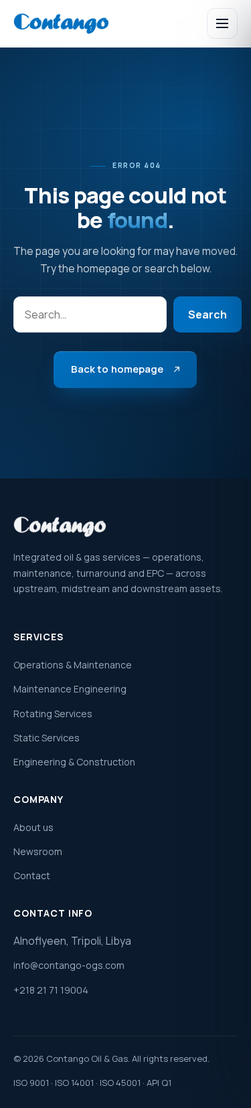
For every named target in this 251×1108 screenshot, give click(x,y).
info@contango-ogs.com (68, 965)
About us (33, 827)
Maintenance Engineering (70, 688)
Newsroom (37, 851)
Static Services (46, 737)
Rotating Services (52, 713)
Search (207, 314)
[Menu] (222, 23)
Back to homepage (117, 369)
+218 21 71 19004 (50, 990)
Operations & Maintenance (72, 664)
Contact (31, 875)
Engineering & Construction (74, 761)
